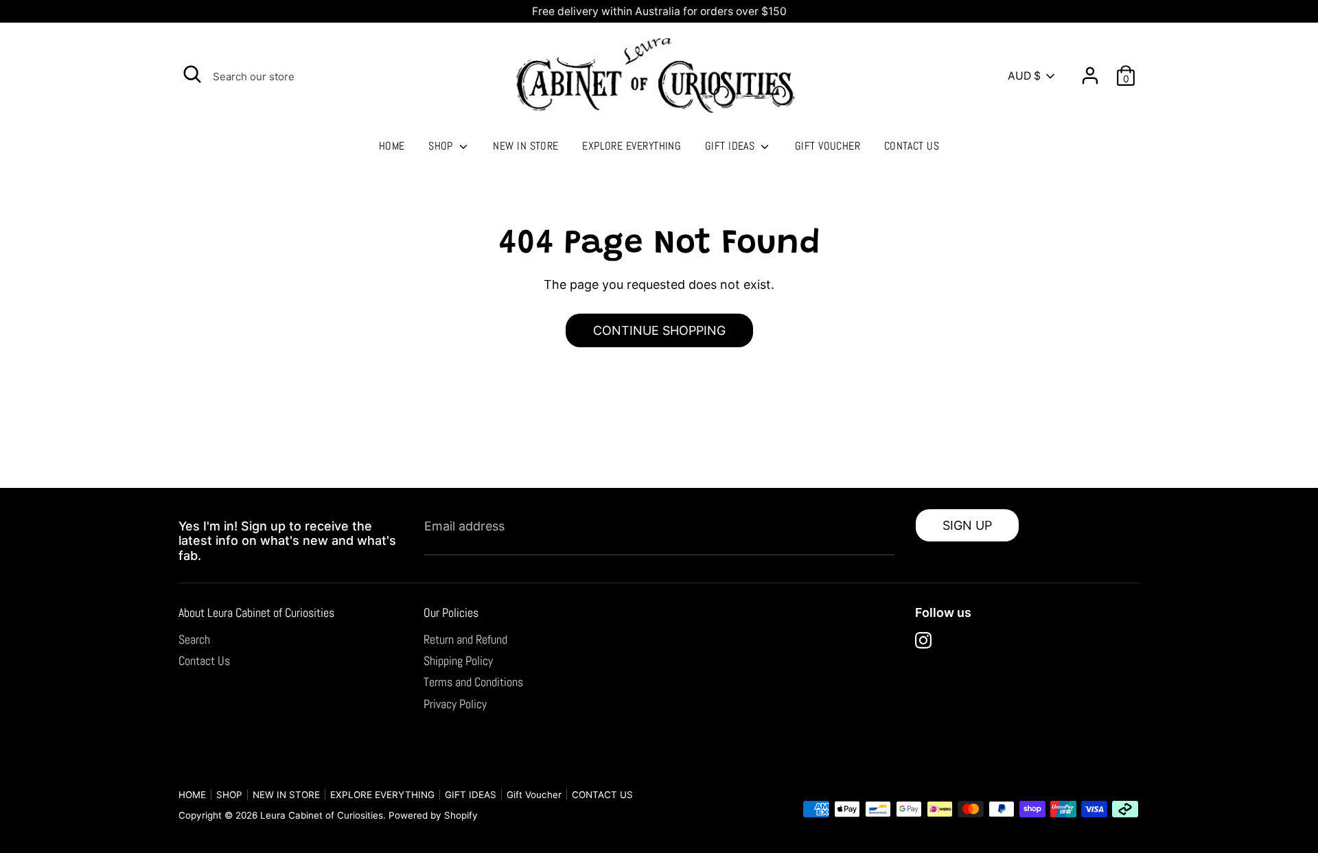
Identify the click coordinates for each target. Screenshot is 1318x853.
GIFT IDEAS (731, 146)
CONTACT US (912, 146)
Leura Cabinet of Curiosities (321, 815)
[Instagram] (923, 640)
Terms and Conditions (473, 682)
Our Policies (451, 612)
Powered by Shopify (433, 815)
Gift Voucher (827, 146)
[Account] (1090, 70)
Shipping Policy (458, 660)
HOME (392, 146)
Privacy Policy (455, 704)
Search (194, 639)
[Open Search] (192, 74)
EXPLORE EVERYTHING (631, 146)
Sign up (967, 525)
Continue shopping (659, 330)
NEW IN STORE (525, 146)
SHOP (442, 146)
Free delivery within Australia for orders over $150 (659, 11)
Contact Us (204, 660)
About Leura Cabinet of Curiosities (256, 612)
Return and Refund (465, 639)
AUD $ (1024, 75)
